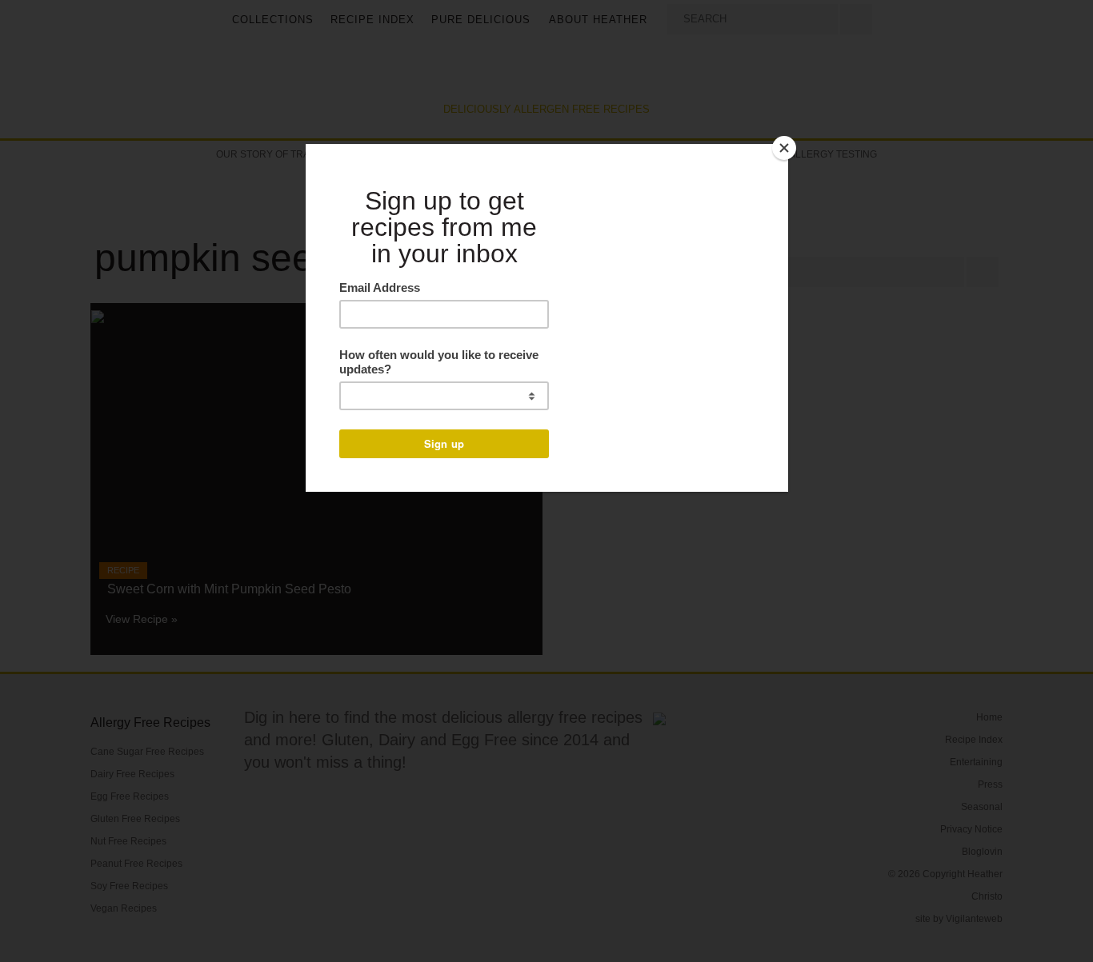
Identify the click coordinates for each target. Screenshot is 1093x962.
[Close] (784, 148)
